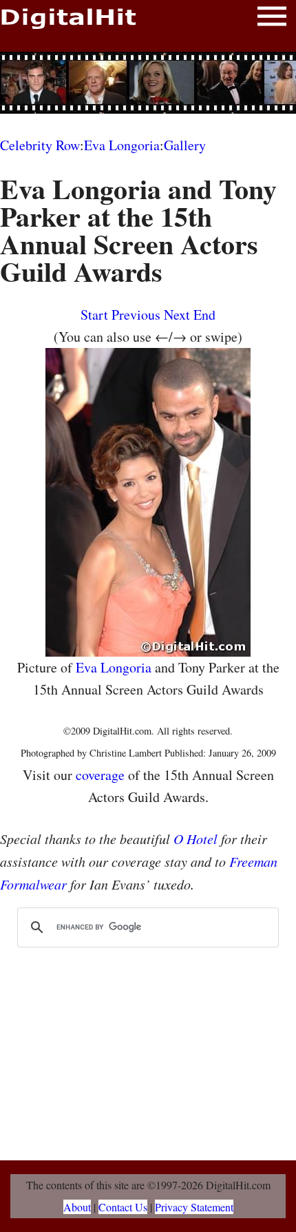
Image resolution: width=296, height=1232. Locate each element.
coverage (100, 775)
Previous (136, 314)
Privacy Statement (194, 1207)
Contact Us (122, 1207)
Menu (272, 19)
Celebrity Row (40, 145)
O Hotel (195, 839)
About (77, 1207)
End (204, 314)
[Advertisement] (148, 83)
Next (177, 314)
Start (94, 314)
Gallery (185, 145)
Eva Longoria (122, 145)
